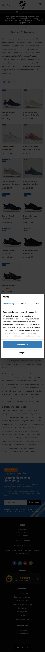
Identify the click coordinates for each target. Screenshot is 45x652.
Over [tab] (37, 304)
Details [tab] (23, 304)
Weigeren (23, 353)
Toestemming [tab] (8, 304)
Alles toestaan (22, 345)
